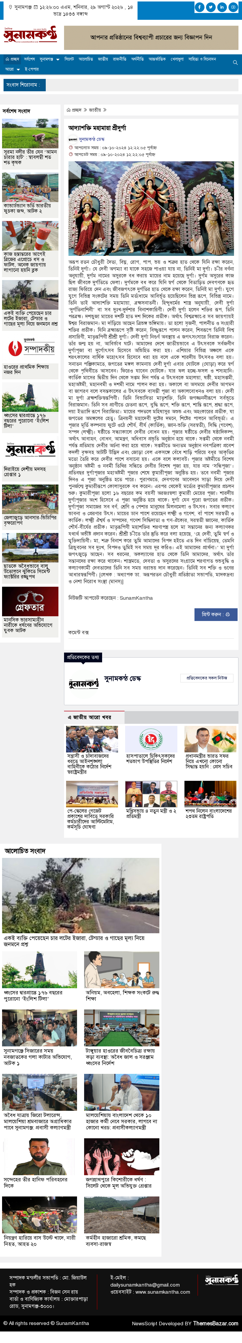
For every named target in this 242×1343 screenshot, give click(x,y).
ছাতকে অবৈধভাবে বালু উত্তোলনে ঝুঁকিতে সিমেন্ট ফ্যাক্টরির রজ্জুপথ (27, 571)
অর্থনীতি (137, 59)
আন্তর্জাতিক (157, 59)
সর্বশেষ (29, 59)
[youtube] (233, 7)
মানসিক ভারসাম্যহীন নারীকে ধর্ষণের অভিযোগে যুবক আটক (28, 625)
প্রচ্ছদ (14, 59)
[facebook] (200, 7)
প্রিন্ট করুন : (213, 615)
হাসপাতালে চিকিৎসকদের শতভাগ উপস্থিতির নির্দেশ (150, 759)
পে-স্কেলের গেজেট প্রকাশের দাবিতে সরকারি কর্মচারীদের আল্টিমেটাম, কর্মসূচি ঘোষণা (90, 819)
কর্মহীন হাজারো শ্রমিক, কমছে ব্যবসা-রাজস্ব (116, 1241)
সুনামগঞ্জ (46, 59)
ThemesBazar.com (215, 1323)
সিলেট (69, 59)
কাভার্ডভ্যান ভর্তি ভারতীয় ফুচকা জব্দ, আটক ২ (27, 208)
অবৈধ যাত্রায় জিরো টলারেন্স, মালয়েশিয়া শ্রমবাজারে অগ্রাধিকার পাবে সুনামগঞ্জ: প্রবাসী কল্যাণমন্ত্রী (38, 1121)
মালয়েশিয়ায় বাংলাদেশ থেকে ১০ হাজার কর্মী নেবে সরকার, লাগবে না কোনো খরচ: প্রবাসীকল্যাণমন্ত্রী (121, 1121)
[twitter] (211, 7)
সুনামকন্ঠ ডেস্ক (91, 139)
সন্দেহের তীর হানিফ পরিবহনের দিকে (36, 1182)
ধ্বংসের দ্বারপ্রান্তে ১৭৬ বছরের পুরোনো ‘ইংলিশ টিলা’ (26, 420)
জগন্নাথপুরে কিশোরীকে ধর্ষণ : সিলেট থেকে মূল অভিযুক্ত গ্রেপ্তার (119, 1182)
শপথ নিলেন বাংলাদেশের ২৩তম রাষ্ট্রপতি (209, 814)
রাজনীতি (119, 59)
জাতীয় (103, 59)
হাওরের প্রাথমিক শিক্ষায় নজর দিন (26, 369)
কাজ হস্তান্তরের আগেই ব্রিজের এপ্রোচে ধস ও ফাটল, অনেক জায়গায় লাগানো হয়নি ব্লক (25, 262)
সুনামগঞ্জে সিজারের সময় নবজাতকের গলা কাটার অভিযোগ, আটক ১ (38, 1057)
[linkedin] (222, 7)
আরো (9, 69)
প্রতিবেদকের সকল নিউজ (207, 678)
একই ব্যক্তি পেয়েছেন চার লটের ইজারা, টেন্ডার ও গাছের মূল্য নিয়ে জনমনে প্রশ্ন (31, 318)
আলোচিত (86, 59)
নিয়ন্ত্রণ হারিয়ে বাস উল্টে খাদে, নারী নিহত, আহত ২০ (40, 1241)
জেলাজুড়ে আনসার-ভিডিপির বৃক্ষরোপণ (30, 520)
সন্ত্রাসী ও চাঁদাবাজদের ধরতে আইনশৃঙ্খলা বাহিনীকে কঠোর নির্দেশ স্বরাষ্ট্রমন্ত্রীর (89, 764)
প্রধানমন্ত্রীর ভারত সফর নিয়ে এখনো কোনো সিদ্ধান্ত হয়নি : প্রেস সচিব (209, 761)
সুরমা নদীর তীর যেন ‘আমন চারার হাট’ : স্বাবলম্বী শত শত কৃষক (30, 157)
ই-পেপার (32, 69)
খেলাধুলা (177, 59)
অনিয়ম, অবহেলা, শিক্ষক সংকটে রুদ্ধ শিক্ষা (122, 995)
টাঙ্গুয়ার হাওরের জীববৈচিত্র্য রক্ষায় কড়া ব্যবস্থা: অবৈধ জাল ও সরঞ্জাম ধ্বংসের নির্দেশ (120, 1057)
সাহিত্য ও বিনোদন (202, 59)
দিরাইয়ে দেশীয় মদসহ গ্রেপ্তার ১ (25, 472)
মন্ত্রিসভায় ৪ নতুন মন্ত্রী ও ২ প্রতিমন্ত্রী (151, 814)
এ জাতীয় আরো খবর (90, 717)
